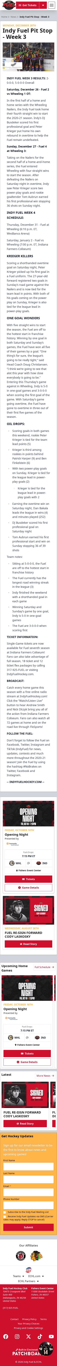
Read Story (30, 944)
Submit (28, 1227)
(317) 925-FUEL (10, 1307)
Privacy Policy (29, 1319)
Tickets (30, 879)
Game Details (30, 887)
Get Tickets (29, 5)
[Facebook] (5, 1336)
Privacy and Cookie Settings (28, 1327)
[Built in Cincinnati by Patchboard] (28, 1352)
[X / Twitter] (28, 1336)
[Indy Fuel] (9, 5)
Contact (14, 1319)
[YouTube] (51, 1336)
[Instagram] (17, 1336)
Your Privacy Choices (28, 1323)
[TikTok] (39, 1336)
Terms (43, 1319)
